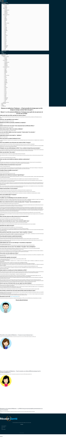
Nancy (5, 31)
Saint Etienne (6, 45)
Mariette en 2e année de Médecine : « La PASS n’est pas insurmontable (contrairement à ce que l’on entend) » (21, 409)
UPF (5, 101)
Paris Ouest (6, 35)
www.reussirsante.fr (14, 296)
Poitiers (6, 41)
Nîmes (5, 34)
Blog (2, 104)
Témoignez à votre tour (6, 102)
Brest (5, 21)
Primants (6, 6)
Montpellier (6, 30)
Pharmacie (6, 13)
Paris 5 (5, 36)
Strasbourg (6, 46)
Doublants (6, 7)
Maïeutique (6, 63)
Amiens (6, 16)
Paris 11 (6, 91)
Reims (5, 42)
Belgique (6, 18)
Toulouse (6, 47)
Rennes (5, 43)
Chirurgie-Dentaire (7, 62)
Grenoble (6, 77)
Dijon (5, 76)
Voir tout (6, 5)
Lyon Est (6, 28)
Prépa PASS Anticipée (5, 54)
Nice (5, 33)
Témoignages (4, 3)
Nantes (5, 32)
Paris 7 (5, 90)
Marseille (6, 29)
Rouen (5, 44)
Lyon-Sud (6, 27)
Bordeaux (6, 20)
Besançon (6, 19)
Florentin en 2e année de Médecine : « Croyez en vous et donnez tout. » (16, 335)
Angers (5, 17)
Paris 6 (5, 89)
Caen (5, 22)
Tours (5, 48)
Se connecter (4, 53)
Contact (3, 105)
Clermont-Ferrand (7, 75)
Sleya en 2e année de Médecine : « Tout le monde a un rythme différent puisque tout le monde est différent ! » (20, 371)
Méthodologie (4, 103)
